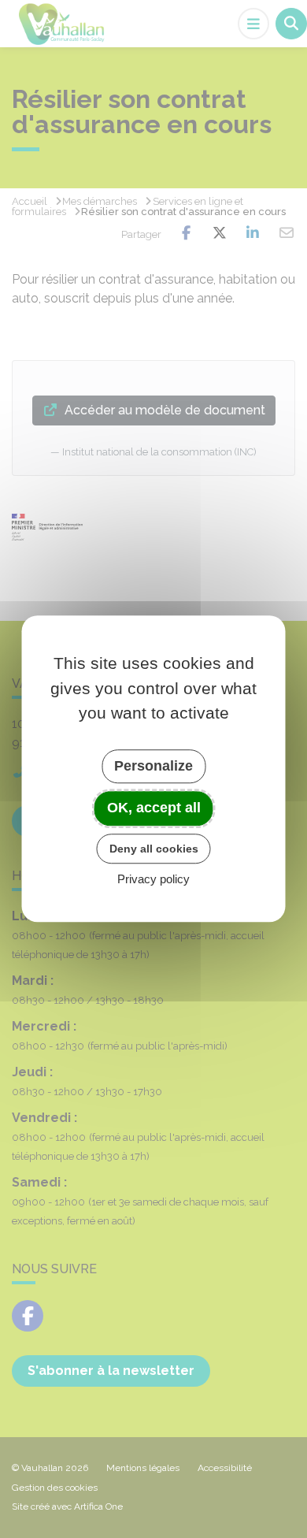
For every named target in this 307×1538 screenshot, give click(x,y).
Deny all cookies (153, 848)
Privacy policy (153, 879)
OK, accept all (154, 807)
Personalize (153, 766)
